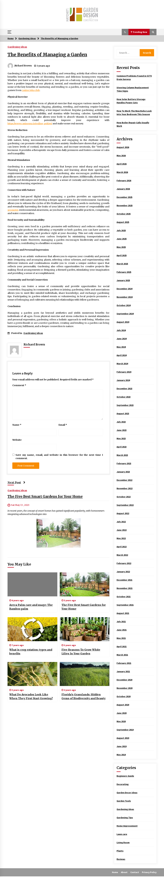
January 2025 (123, 280)
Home (115, 872)
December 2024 (124, 288)
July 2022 (121, 521)
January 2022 (123, 571)
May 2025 (121, 247)
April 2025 (122, 255)
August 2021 (123, 613)
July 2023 (121, 421)
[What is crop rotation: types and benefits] (32, 629)
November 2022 (124, 488)
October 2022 (124, 496)
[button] (125, 32)
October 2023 (124, 396)
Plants (120, 850)
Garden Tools (124, 800)
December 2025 (124, 197)
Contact (134, 872)
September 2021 (125, 604)
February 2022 (124, 563)
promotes (13, 209)
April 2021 (122, 646)
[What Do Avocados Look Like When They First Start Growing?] (32, 674)
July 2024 (121, 330)
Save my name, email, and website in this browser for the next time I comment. (59, 456)
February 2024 (124, 371)
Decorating (123, 784)
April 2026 (122, 163)
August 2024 (123, 322)
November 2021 (124, 588)
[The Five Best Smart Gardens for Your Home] (85, 584)
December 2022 (124, 480)
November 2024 (124, 297)
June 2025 (122, 238)
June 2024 (122, 338)
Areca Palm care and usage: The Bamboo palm (31, 606)
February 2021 (124, 663)
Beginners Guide (125, 775)
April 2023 (122, 446)
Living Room (123, 842)
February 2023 (124, 463)
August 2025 (123, 222)
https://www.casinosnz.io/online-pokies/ (30, 123)
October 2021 (124, 596)
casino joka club (31, 90)
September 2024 (125, 313)
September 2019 (125, 729)
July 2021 (121, 621)
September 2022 (125, 505)
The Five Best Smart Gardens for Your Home (45, 496)
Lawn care (122, 834)
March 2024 (122, 363)
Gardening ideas (17, 46)
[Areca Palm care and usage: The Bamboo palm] (32, 584)
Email (62, 424)
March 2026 (122, 172)
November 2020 (124, 688)
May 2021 (121, 638)
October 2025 (124, 213)
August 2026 (123, 147)
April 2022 (122, 546)
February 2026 (124, 180)
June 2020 (122, 713)
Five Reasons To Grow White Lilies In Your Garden (81, 651)
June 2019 (122, 746)
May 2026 (121, 155)
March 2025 (122, 263)
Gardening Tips (125, 817)
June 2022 (122, 530)
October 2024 (124, 305)
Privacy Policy (149, 872)
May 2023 (121, 438)
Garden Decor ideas (127, 792)
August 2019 (123, 738)
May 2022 (121, 538)
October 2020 (124, 696)
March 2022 (122, 554)
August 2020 (123, 704)
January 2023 (123, 471)
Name (16, 424)
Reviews (121, 859)
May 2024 (121, 346)
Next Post (14, 482)
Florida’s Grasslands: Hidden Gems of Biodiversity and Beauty (84, 696)
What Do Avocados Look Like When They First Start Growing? (31, 696)
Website (17, 439)
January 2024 (123, 380)
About (124, 872)
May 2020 (121, 721)
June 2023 (122, 430)
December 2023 (124, 388)
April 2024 (122, 355)
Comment (19, 385)
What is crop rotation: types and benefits (30, 651)
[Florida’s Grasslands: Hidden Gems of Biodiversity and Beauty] (85, 674)
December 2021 (124, 579)
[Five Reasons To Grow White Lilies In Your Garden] (85, 629)
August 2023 (123, 413)
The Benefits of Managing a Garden (47, 54)
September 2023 (125, 405)
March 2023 (122, 455)
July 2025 (121, 230)
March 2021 (122, 654)
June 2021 (122, 629)
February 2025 (124, 272)
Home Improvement (127, 825)
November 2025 (124, 205)
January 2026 (123, 188)
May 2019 (121, 754)
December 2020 (124, 679)
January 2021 (123, 671)
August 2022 (123, 513)
